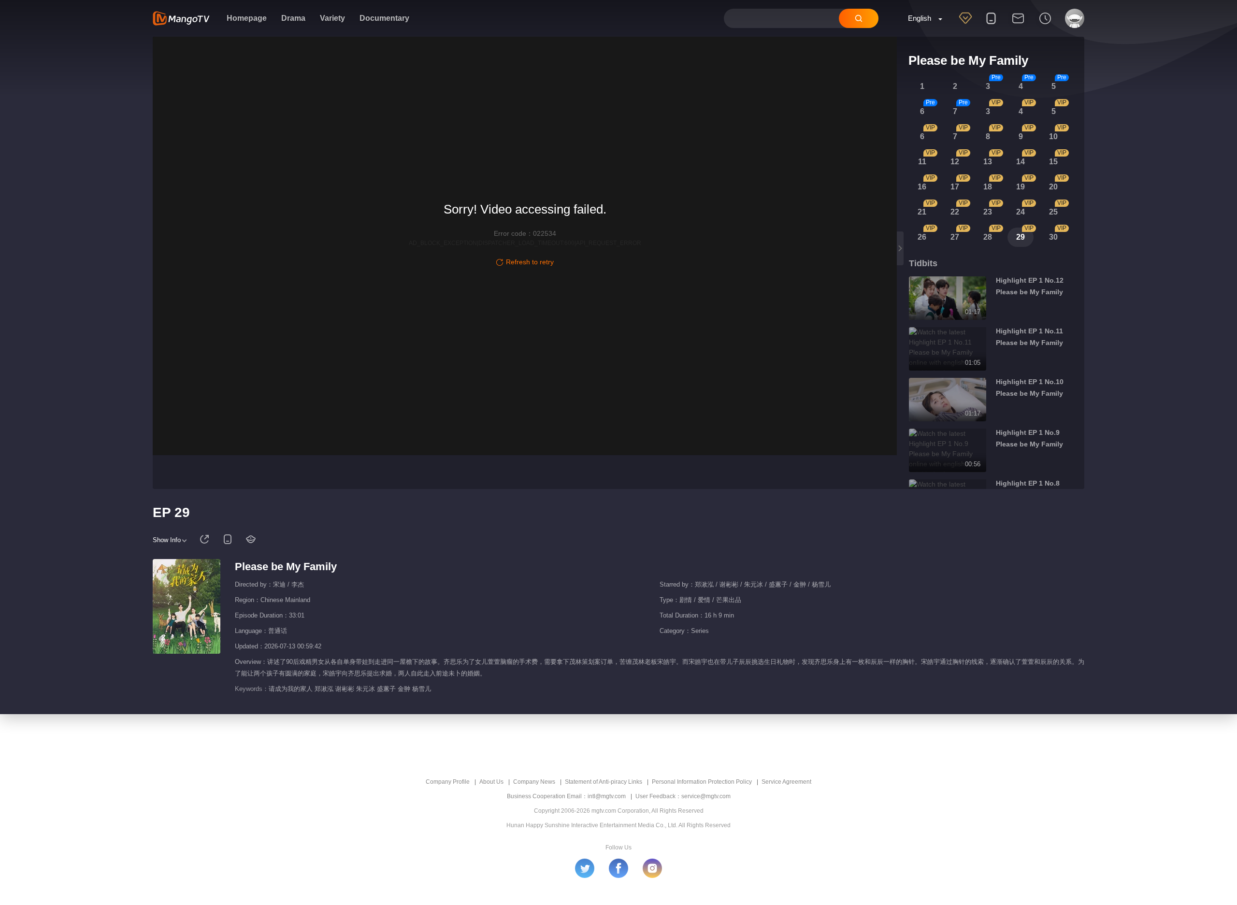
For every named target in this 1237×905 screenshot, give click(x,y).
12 (954, 162)
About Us (491, 781)
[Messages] (1018, 25)
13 (987, 162)
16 (922, 187)
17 (954, 187)
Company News (534, 781)
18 (987, 187)
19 (1020, 187)
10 (1053, 136)
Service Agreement (786, 781)
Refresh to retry (530, 262)
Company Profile (448, 781)
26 (922, 237)
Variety (332, 18)
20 (1053, 187)
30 (1053, 237)
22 (954, 212)
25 (1053, 212)
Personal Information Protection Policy (702, 781)
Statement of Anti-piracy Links (603, 781)
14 (1020, 162)
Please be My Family (286, 566)
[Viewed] (1045, 25)
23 (987, 212)
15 (1053, 162)
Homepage (247, 18)
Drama (293, 18)
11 (922, 162)
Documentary (384, 18)
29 (1020, 237)
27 (954, 237)
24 (1020, 212)
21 (922, 212)
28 (987, 237)
